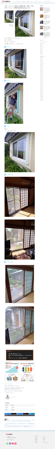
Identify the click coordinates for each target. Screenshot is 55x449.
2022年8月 (41, 81)
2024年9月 (41, 66)
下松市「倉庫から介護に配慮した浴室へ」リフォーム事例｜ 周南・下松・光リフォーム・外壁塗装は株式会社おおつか (19, 424)
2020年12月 (41, 83)
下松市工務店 (17, 420)
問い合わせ (40, 1)
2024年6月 (41, 71)
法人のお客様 (23, 1)
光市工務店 (25, 420)
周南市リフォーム (29, 420)
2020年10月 (41, 86)
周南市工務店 (33, 420)
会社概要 (36, 1)
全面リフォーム (42, 43)
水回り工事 (41, 53)
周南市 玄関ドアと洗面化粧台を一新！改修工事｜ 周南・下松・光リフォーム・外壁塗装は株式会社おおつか (47, 28)
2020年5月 (41, 91)
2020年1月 (41, 93)
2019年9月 (41, 100)
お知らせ (31, 1)
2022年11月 (41, 78)
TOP (13, 1)
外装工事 (9, 419)
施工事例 (27, 1)
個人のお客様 (18, 1)
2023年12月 (41, 73)
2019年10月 (41, 98)
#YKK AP (7, 420)
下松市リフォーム (14, 420)
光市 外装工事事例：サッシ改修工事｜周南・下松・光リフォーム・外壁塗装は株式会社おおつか (18, 426)
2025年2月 (41, 61)
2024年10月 (41, 64)
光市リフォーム (21, 420)
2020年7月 (41, 88)
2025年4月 (41, 59)
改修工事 (41, 50)
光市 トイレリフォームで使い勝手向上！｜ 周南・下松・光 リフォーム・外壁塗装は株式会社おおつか (47, 16)
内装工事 (41, 45)
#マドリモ (10, 420)
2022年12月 (41, 76)
